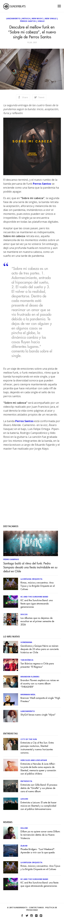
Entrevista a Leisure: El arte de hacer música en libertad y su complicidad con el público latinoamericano (38, 805)
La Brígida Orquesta (31, 579)
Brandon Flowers (30, 676)
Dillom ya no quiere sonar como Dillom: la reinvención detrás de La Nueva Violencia (40, 834)
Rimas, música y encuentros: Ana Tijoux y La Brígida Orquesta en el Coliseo (38, 585)
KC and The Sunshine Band (34, 596)
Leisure (24, 799)
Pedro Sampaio (11, 559)
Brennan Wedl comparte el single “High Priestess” (40, 700)
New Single (50, 18)
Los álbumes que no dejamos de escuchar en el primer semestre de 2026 (37, 621)
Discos (24, 614)
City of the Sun (29, 739)
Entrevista (26, 781)
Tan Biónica (27, 660)
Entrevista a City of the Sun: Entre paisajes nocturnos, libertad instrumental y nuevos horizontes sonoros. (37, 748)
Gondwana (26, 642)
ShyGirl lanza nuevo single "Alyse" (38, 715)
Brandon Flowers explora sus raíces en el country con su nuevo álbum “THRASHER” (40, 683)
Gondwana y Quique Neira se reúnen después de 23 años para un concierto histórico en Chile (40, 649)
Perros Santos (28, 21)
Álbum (24, 845)
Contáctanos (36, 907)
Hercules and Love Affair (34, 760)
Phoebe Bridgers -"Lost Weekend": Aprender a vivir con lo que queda (38, 851)
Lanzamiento (13, 18)
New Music (37, 18)
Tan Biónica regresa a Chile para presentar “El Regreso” (37, 665)
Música (26, 18)
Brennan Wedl (28, 694)
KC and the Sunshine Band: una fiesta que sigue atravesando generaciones (37, 603)
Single (41, 21)
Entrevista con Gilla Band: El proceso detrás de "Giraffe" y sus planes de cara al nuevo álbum (39, 788)
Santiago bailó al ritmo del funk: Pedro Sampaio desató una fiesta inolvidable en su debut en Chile (30, 567)
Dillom (24, 828)
